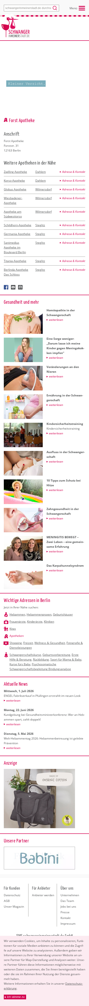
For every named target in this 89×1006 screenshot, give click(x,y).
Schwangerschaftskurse (25, 655)
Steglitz (40, 225)
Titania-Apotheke (15, 261)
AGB (7, 901)
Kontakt (65, 918)
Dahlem (40, 172)
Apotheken (16, 636)
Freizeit (28, 643)
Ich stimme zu (16, 997)
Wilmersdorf (43, 189)
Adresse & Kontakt (73, 172)
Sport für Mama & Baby (65, 659)
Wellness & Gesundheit (49, 643)
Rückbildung (41, 659)
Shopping (15, 643)
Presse (65, 912)
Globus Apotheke (15, 189)
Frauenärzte (17, 622)
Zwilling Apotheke (15, 172)
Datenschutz (12, 895)
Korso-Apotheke (14, 181)
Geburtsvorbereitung (56, 655)
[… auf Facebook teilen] (6, 287)
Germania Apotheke (17, 234)
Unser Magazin (14, 907)
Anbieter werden (43, 895)
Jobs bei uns (68, 907)
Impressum (68, 924)
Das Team (67, 901)
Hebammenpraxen (39, 614)
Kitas (12, 629)
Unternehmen (70, 895)
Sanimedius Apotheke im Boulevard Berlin (15, 247)
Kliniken (49, 622)
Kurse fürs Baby (19, 664)
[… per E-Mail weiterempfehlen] (13, 287)
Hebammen (17, 614)
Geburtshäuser (63, 614)
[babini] (39, 858)
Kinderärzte (34, 622)
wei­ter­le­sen (13, 700)
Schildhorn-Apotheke (17, 225)
